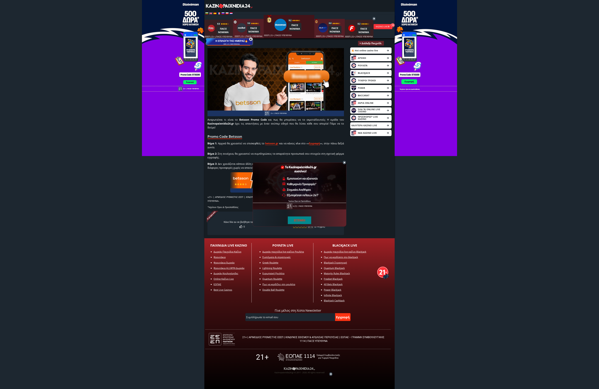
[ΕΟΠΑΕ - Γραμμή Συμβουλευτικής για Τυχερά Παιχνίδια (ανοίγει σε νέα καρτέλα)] (309, 357)
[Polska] (227, 13)
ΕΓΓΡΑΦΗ (299, 220)
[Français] (219, 13)
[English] (210, 13)
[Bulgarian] (206, 13)
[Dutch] (231, 13)
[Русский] (223, 13)
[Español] (215, 13)
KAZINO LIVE (382, 26)
